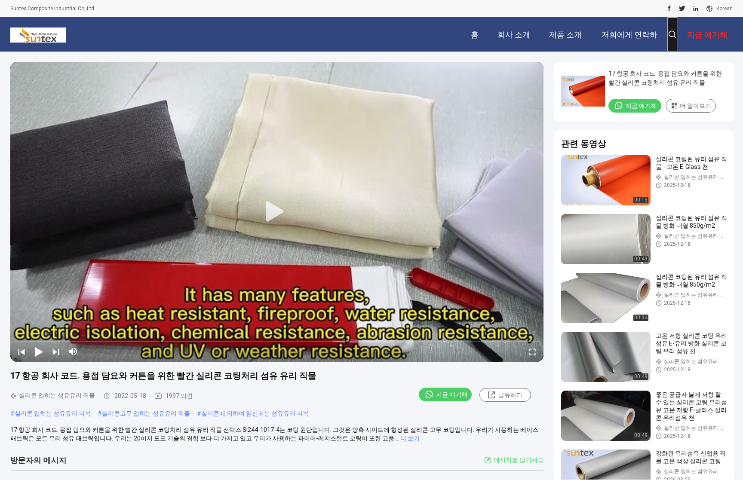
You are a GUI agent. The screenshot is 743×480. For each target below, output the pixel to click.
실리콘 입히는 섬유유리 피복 (53, 413)
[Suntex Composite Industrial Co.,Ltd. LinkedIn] (695, 8)
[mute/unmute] (73, 351)
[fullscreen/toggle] (532, 351)
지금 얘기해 (451, 394)
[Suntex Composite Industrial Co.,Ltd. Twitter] (682, 8)
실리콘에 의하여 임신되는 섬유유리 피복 (255, 413)
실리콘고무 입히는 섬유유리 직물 (146, 413)
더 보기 (410, 438)
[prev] (21, 351)
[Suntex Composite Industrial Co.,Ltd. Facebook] (669, 8)
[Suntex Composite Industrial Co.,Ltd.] (38, 34)
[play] (277, 212)
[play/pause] (38, 351)
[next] (55, 351)
